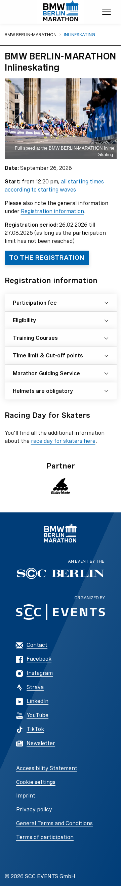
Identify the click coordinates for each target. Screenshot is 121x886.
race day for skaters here (63, 441)
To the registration (46, 257)
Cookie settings (35, 782)
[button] (61, 486)
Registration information (52, 211)
